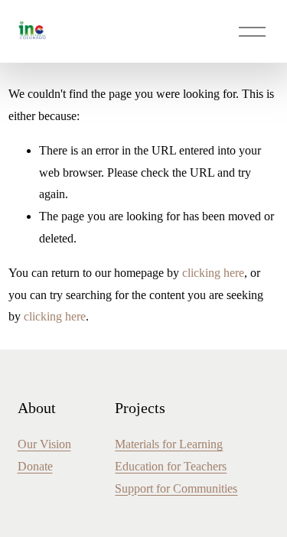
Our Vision (44, 444)
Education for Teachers (171, 466)
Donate (35, 466)
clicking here (213, 272)
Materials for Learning (169, 444)
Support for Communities (176, 488)
